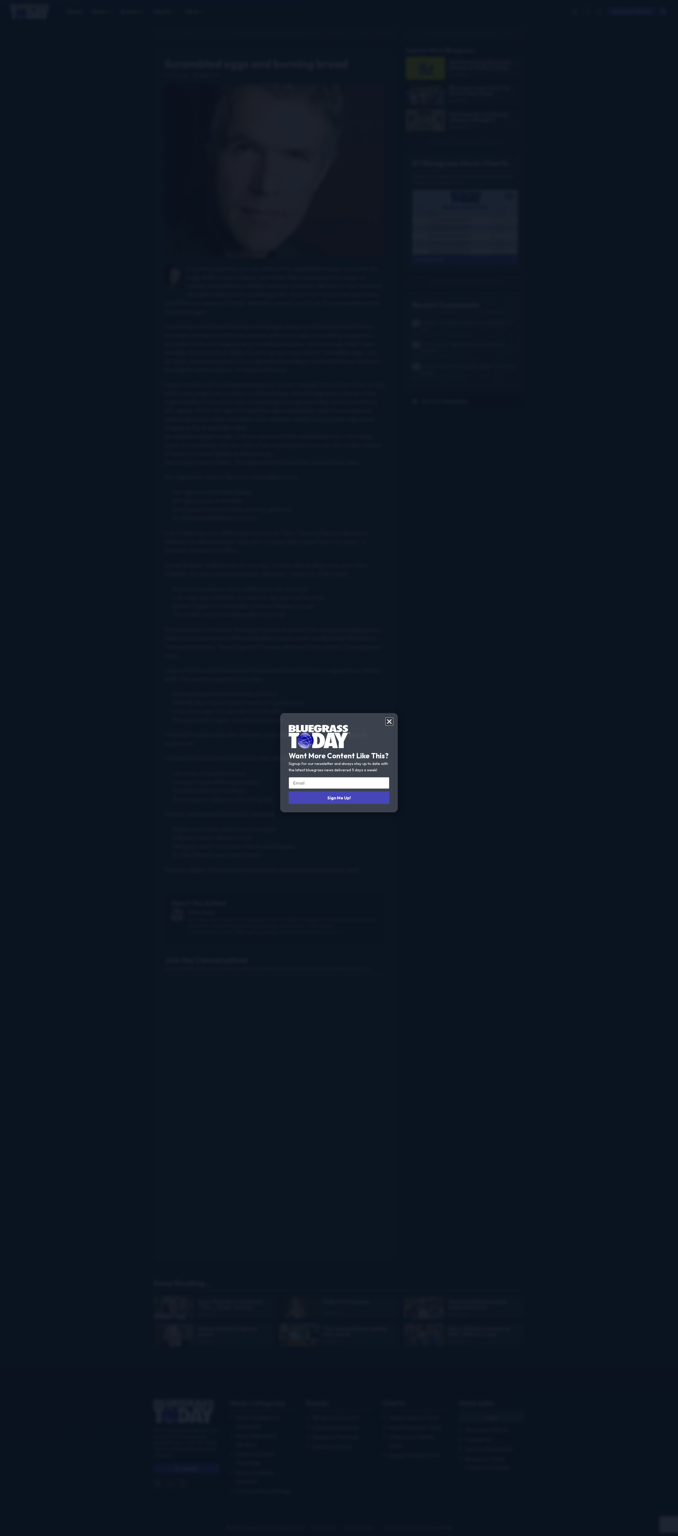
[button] (389, 721)
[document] (339, 768)
